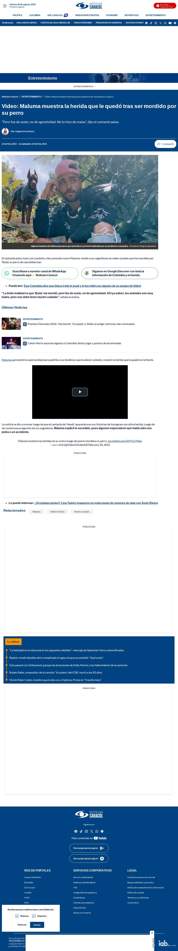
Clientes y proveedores (83, 902)
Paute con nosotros (82, 912)
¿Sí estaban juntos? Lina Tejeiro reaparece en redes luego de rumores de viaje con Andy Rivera (96, 503)
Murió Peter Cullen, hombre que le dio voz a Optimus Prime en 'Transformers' (55, 679)
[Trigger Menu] (5, 6)
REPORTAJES (132, 15)
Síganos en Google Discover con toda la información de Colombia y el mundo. (118, 273)
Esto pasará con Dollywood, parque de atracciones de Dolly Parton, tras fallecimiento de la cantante (68, 665)
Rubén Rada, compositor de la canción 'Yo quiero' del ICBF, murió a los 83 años (55, 672)
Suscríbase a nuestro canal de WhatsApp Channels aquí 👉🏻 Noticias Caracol (39, 273)
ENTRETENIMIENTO (155, 15)
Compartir (165, 144)
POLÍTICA (17, 15)
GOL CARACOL (55, 15)
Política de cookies (135, 892)
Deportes (42, 916)
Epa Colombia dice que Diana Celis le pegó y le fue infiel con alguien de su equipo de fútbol (82, 285)
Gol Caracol (29, 887)
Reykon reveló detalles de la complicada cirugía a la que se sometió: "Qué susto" (56, 657)
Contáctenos (79, 897)
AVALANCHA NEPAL (27, 22)
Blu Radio (28, 882)
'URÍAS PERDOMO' (83, 22)
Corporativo (133, 902)
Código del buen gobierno (85, 892)
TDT (75, 887)
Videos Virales (57, 511)
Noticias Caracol (10, 96)
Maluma (7, 359)
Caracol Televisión (32, 877)
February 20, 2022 (99, 444)
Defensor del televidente (84, 882)
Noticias (25, 916)
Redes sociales (82, 511)
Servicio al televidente (83, 877)
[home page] (89, 5)
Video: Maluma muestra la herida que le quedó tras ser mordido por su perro (79, 96)
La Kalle (27, 892)
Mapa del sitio (79, 907)
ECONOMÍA (112, 15)
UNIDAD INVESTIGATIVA (87, 15)
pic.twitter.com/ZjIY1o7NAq (125, 441)
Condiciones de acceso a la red (141, 877)
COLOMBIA (35, 15)
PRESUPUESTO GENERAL (109, 22)
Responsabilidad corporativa (140, 882)
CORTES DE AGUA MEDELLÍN (55, 22)
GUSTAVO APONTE (135, 22)
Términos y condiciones (138, 897)
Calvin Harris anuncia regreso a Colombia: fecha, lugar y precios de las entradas (74, 343)
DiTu (26, 902)
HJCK (27, 897)
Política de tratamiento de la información (145, 887)
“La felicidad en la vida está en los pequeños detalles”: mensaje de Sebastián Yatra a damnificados (66, 650)
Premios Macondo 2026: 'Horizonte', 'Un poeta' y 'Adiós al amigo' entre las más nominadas (81, 323)
